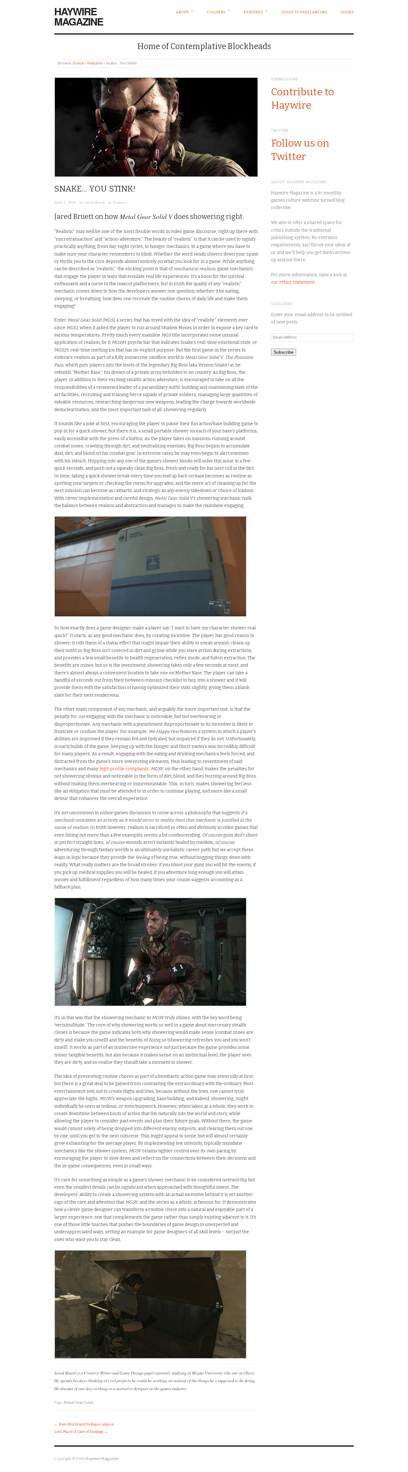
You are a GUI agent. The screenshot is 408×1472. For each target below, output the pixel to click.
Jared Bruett (94, 202)
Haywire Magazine (78, 16)
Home (78, 63)
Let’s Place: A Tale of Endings (79, 1431)
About (182, 12)
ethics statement (297, 282)
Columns (216, 12)
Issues (347, 12)
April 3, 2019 (65, 202)
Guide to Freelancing (304, 12)
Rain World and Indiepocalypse (86, 1424)
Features (253, 12)
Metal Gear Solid (78, 1402)
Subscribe (283, 352)
